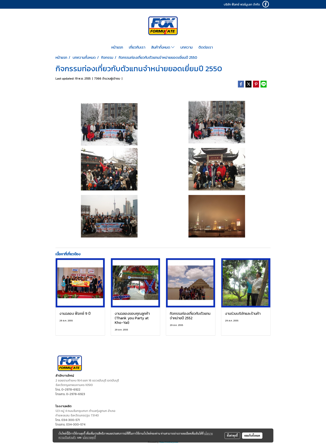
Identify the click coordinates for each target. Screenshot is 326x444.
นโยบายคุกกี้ (89, 437)
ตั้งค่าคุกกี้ (232, 435)
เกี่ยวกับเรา (137, 47)
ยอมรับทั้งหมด (252, 435)
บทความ (186, 47)
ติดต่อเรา (205, 47)
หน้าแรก (117, 47)
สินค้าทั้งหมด (161, 47)
